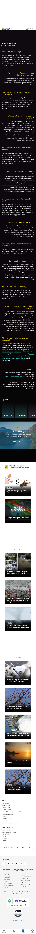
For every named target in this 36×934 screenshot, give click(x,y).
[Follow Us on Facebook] (4, 863)
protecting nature (23, 350)
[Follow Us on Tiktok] (17, 863)
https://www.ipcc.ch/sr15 (13, 377)
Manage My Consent (8, 814)
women (31, 354)
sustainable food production (11, 352)
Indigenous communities (13, 356)
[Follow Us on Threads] (21, 863)
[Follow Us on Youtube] (12, 863)
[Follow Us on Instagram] (8, 863)
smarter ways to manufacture (16, 358)
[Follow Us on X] (26, 863)
